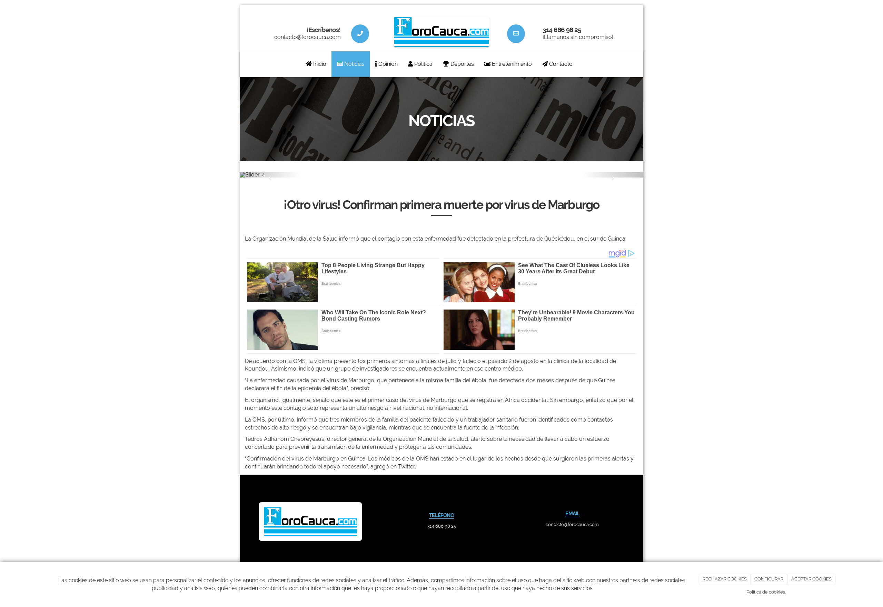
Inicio (319, 64)
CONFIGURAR (768, 578)
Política (423, 64)
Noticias (354, 64)
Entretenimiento (511, 64)
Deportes (461, 64)
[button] (270, 175)
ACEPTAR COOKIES (811, 578)
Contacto (560, 64)
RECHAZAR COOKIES (725, 578)
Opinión (387, 64)
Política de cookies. (766, 592)
